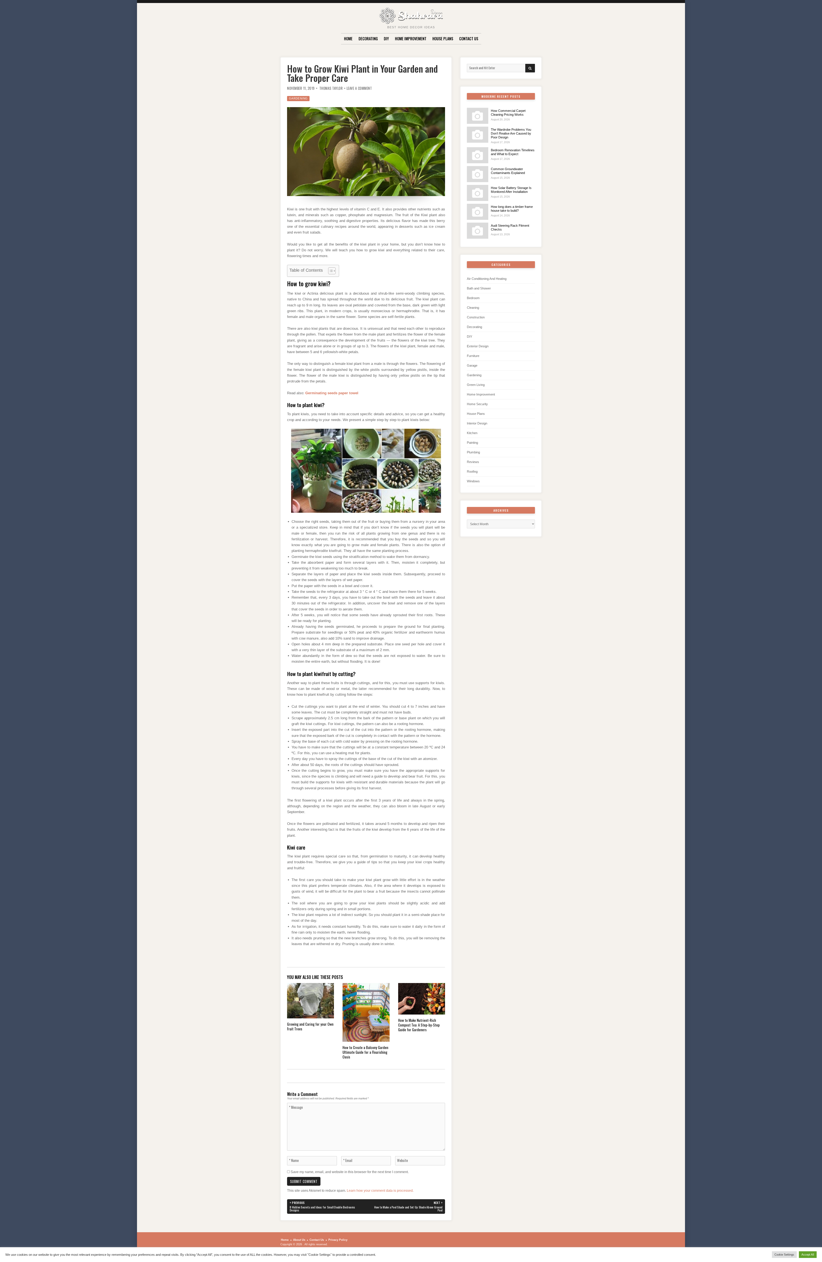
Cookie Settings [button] (784, 1254)
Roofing (472, 471)
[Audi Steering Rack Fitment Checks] (477, 231)
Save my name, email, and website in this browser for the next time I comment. (350, 1172)
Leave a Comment (359, 88)
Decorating (368, 38)
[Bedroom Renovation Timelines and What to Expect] (477, 155)
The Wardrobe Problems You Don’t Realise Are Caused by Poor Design (511, 133)
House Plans (442, 38)
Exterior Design (477, 346)
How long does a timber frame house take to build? (512, 208)
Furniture (473, 356)
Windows (473, 481)
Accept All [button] (807, 1254)
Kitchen (472, 433)
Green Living (476, 385)
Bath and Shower (479, 288)
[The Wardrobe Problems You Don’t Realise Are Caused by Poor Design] (477, 135)
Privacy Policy (337, 1239)
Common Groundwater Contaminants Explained (508, 171)
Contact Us (468, 38)
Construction (476, 317)
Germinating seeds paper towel (331, 393)
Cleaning (473, 307)
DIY (386, 38)
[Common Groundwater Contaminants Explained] (477, 174)
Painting (472, 442)
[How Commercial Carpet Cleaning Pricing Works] (477, 116)
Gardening (298, 98)
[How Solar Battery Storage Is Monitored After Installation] (477, 193)
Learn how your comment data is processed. (380, 1190)
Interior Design (477, 423)
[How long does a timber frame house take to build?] (477, 212)
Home (348, 38)
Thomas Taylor (331, 88)
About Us (299, 1239)
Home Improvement (410, 38)
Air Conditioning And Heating (486, 278)
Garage (472, 365)
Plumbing (473, 452)
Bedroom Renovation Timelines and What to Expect (513, 152)
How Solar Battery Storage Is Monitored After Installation (511, 189)
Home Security (477, 404)
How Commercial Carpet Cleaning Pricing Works (508, 112)
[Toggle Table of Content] (330, 270)
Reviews (473, 462)
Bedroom (473, 298)
